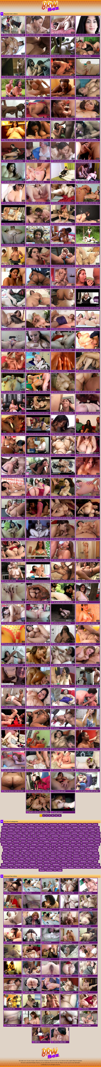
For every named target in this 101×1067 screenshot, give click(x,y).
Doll (48, 836)
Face (36, 838)
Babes (60, 824)
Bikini (52, 827)
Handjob (34, 844)
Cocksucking (12, 833)
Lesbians (36, 850)
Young (59, 870)
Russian (13, 861)
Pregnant (51, 858)
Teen (92, 864)
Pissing (16, 858)
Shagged (32, 861)
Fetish (83, 838)
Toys (25, 867)
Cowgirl (32, 833)
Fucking (35, 841)
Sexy (26, 861)
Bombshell (83, 827)
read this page (66, 1062)
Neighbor (89, 853)
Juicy (64, 847)
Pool (34, 858)
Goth (11, 844)
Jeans (39, 847)
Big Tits (47, 827)
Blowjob (75, 827)
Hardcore (41, 844)
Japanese (32, 847)
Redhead (91, 858)
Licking (43, 850)
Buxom (60, 830)
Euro (15, 838)
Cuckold (52, 833)
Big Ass (24, 827)
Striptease (33, 864)
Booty (4, 830)
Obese (15, 856)
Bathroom (74, 824)
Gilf (79, 841)
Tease (87, 864)
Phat (4, 858)
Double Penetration (65, 836)
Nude (3, 856)
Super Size (47, 864)
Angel (31, 824)
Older (31, 856)
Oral (36, 856)
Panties (69, 856)
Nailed (58, 853)
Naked (64, 853)
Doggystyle (42, 836)
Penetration (95, 856)
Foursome (16, 841)
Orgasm (41, 856)
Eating (92, 836)
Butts (54, 830)
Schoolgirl (20, 861)
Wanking (71, 867)
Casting (71, 830)
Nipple (96, 853)
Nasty (70, 853)
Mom (40, 853)
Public (63, 858)
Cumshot (81, 833)
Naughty (82, 853)
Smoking (64, 861)
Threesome (4, 867)
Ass (46, 824)
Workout (42, 870)
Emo (2, 838)
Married (71, 850)
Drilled (80, 836)
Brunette (30, 830)
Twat (30, 867)
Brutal (36, 830)
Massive (85, 850)
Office (20, 856)
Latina (11, 850)
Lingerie (49, 850)
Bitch (57, 827)
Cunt (87, 833)
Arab (36, 824)
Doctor (35, 836)
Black (63, 827)
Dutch (86, 836)
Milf (22, 853)
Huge (97, 844)
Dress (75, 836)
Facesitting (43, 838)
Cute (98, 833)
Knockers (89, 847)
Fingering (90, 838)
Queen (84, 858)
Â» (60, 815)
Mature (5, 853)
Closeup (4, 833)
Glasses (97, 841)
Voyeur (58, 867)
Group (22, 844)
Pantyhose (76, 856)
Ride (97, 858)
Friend (29, 841)
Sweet (63, 864)
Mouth (53, 853)
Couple (26, 833)
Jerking (45, 847)
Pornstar (39, 858)
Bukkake (42, 830)
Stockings (18, 864)
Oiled (26, 856)
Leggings (24, 850)
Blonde (69, 827)
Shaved (39, 861)
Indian (12, 847)
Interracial (19, 847)
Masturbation (93, 850)
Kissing (76, 847)
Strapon (25, 864)
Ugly (40, 867)
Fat (61, 838)
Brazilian (10, 830)
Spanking (83, 861)
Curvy (93, 833)
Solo (70, 861)
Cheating (77, 830)
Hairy (27, 844)
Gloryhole (4, 844)
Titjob (15, 867)
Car (66, 830)
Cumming (74, 833)
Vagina (52, 867)
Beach (95, 824)
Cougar (20, 833)
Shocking (46, 861)
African (6, 824)
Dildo (24, 836)
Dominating (55, 836)
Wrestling (49, 870)
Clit (98, 830)
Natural (76, 853)
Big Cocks (39, 827)
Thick (97, 864)
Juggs (59, 847)
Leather (17, 850)
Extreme (30, 838)
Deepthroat (17, 836)
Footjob (9, 841)
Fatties (66, 838)
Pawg (88, 856)
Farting (56, 838)
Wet (84, 867)
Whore (89, 867)
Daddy (3, 836)
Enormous (9, 838)
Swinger (69, 864)
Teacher (81, 864)
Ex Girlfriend (22, 838)
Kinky (70, 847)
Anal (26, 824)
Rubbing (6, 861)
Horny (78, 844)
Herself (54, 844)
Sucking (40, 864)
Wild (98, 867)
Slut (59, 861)
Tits (21, 867)
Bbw (84, 824)
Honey (73, 844)
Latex (5, 850)
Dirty (29, 836)
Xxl (55, 870)
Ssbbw (4, 864)
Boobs (97, 827)
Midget (17, 853)
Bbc (80, 824)
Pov (46, 858)
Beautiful (4, 827)
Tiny (11, 867)
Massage (78, 850)
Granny (16, 844)
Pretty (58, 858)
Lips (55, 850)
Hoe (59, 844)
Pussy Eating (77, 858)
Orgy (47, 856)
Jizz (50, 847)
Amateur (12, 824)
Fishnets (97, 838)
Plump (22, 858)
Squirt (95, 861)
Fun (41, 841)
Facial (50, 838)
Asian (41, 824)
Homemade (65, 844)
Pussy (69, 858)
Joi (54, 847)
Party (83, 856)
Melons (11, 853)
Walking (64, 867)
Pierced (9, 858)
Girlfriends (85, 841)
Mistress (27, 853)
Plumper (28, 858)
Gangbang (54, 841)
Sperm (90, 861)
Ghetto (67, 841)
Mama (65, 850)
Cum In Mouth (65, 833)
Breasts (17, 830)
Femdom (77, 838)
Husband (5, 847)
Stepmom (10, 864)
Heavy (48, 844)
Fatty (71, 838)
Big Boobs (31, 827)
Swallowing (56, 864)
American (20, 824)
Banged (67, 824)
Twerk (35, 867)
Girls (91, 841)
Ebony (97, 836)
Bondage (90, 827)
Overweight (61, 856)
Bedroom (12, 827)
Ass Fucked (53, 824)
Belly (18, 827)
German (61, 841)
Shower (53, 861)
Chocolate (85, 830)
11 (56, 815)
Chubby (92, 830)
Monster (46, 853)
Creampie (45, 833)
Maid (59, 850)
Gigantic (73, 841)
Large (96, 847)
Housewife (91, 844)
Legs (30, 850)
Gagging (46, 841)
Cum (58, 833)
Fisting (3, 841)
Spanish (76, 861)
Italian (25, 847)
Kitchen (82, 847)
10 (52, 815)
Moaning (35, 853)
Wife (94, 867)
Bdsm (89, 824)
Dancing (9, 836)
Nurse (9, 856)
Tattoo (75, 864)
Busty (49, 830)
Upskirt (46, 867)
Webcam (78, 867)
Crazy (38, 833)
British (23, 830)
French (23, 841)
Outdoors (53, 856)
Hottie (84, 844)
